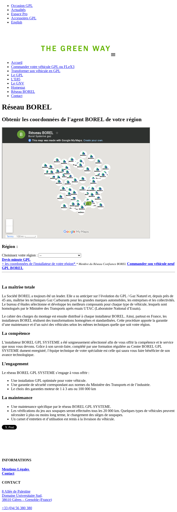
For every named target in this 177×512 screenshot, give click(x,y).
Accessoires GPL (23, 18)
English (16, 22)
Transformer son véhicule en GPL (35, 71)
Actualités (18, 10)
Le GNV (17, 83)
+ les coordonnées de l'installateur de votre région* (39, 262)
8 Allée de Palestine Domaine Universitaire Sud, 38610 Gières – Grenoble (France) (27, 495)
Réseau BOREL (23, 92)
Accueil (16, 63)
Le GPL (17, 75)
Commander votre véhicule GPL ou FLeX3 (42, 67)
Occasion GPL (22, 6)
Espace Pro (19, 14)
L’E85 (15, 79)
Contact (16, 96)
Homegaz (18, 87)
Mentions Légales (16, 469)
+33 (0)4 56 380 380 (17, 508)
